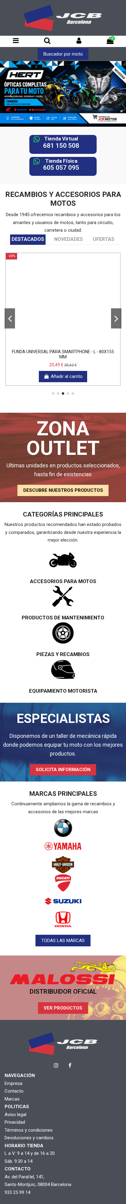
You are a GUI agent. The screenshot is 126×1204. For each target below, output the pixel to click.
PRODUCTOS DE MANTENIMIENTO (63, 618)
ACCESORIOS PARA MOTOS (63, 581)
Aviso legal (15, 1114)
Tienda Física (61, 161)
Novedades (68, 239)
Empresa (13, 1083)
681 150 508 (61, 145)
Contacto (14, 1091)
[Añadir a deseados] (53, 343)
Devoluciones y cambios (29, 1138)
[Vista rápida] (72, 343)
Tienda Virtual (61, 139)
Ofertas (103, 239)
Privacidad (15, 1122)
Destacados (28, 239)
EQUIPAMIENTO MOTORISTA (63, 691)
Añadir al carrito (67, 376)
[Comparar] (63, 343)
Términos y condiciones (29, 1130)
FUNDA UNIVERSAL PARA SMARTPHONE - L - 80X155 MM (63, 354)
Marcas (12, 1099)
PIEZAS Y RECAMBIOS (63, 654)
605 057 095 (61, 167)
